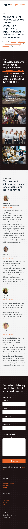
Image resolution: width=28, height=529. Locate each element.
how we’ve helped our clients (13, 44)
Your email (5, 408)
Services (4, 502)
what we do (21, 42)
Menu (23, 4)
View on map (5, 518)
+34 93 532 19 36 (7, 481)
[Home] (10, 5)
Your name (5, 400)
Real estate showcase (7, 496)
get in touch (5, 46)
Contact (4, 507)
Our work (4, 498)
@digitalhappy (5, 485)
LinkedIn (4, 487)
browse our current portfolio (13, 72)
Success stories (6, 500)
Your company (6, 424)
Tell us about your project (8, 437)
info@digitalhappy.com (8, 483)
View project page (7, 207)
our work (13, 42)
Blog (3, 504)
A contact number (7, 416)
